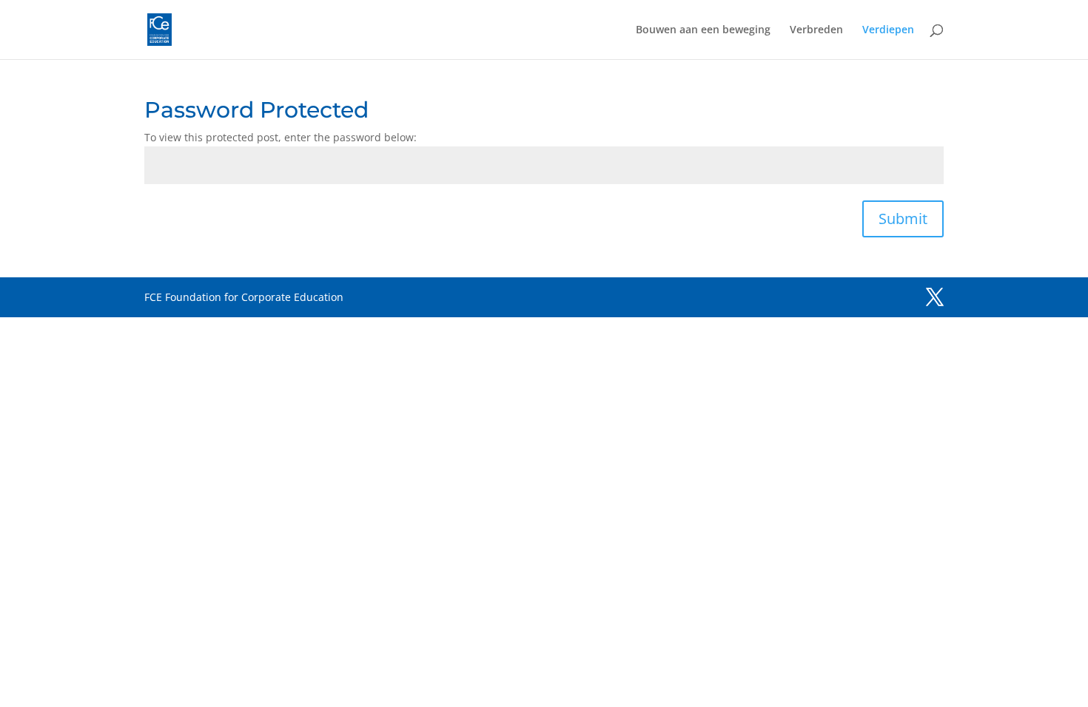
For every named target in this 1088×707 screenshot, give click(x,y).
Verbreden (816, 30)
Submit (903, 219)
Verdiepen (888, 30)
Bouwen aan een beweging (703, 30)
